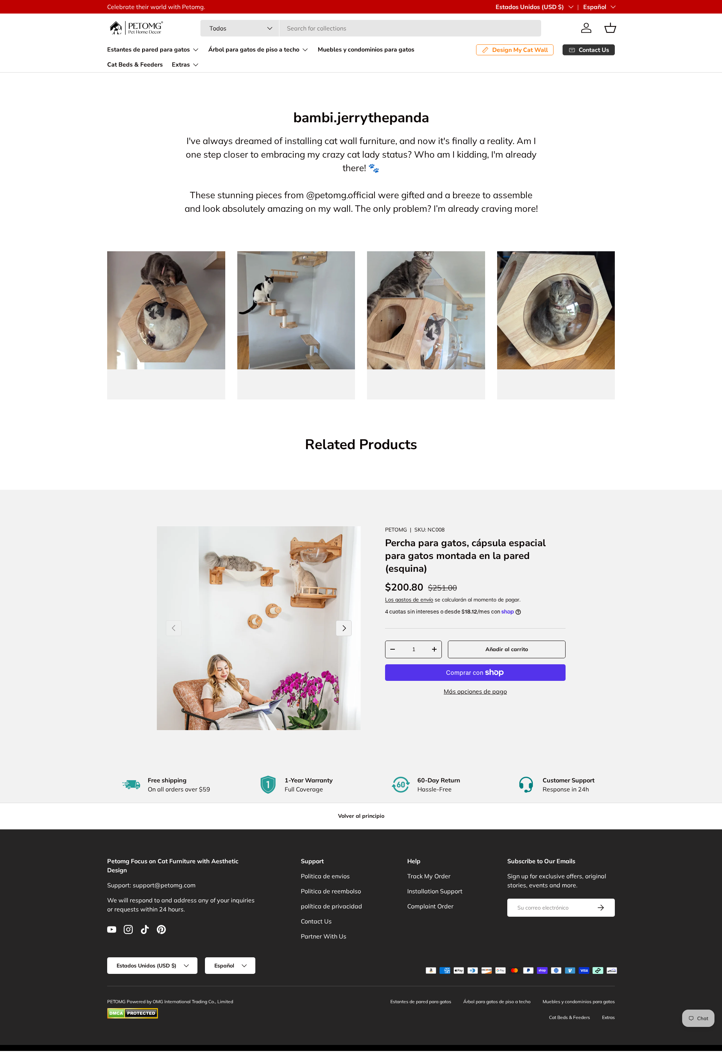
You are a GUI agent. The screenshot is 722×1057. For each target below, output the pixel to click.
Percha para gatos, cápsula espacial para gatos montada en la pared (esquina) (465, 555)
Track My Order (428, 876)
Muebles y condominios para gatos (366, 50)
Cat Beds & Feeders (135, 65)
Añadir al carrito (506, 649)
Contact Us (316, 921)
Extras (181, 65)
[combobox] (370, 28)
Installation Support (435, 891)
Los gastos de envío (409, 599)
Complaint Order (430, 906)
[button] (610, 28)
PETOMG (396, 529)
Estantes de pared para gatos (148, 50)
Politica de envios (325, 876)
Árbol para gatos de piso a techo (253, 50)
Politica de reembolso (331, 891)
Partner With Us (323, 936)
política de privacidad (331, 906)
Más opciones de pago (475, 691)
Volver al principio (361, 815)
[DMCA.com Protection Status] (132, 1011)
